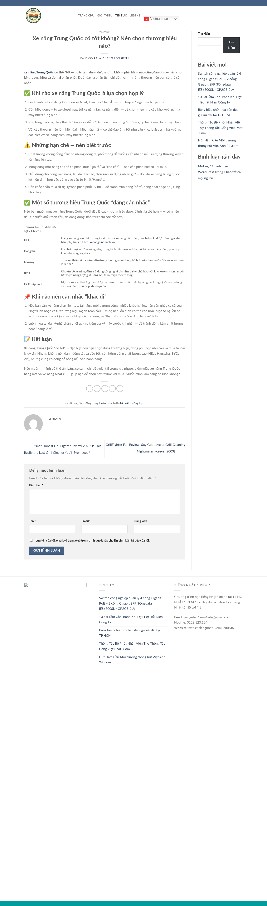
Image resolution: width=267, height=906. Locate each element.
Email (86, 521)
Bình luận (36, 485)
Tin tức (121, 15)
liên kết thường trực (132, 403)
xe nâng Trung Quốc (39, 72)
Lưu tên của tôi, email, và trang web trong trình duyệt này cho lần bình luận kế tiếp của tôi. (93, 540)
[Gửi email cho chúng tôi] (241, 3)
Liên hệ (135, 15)
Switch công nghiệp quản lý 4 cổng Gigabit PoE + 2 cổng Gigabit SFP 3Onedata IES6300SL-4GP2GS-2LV (130, 603)
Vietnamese (158, 18)
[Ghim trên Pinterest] (112, 388)
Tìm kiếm (204, 33)
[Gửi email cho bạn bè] (104, 388)
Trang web (140, 521)
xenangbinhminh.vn (102, 242)
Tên (32, 521)
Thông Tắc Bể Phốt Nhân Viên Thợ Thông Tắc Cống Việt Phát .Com (220, 128)
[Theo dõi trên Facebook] (229, 3)
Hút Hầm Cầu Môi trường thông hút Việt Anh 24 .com (132, 659)
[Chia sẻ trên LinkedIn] (119, 388)
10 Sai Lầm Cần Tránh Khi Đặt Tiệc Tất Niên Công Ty (131, 619)
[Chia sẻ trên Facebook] (89, 388)
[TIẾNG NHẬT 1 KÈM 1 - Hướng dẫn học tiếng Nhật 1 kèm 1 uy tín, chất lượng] (45, 15)
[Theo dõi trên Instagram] (233, 3)
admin (125, 58)
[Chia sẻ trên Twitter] (97, 388)
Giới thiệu (105, 15)
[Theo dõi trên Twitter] (237, 3)
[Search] (73, 16)
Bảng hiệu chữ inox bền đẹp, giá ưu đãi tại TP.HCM (129, 633)
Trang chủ (86, 15)
